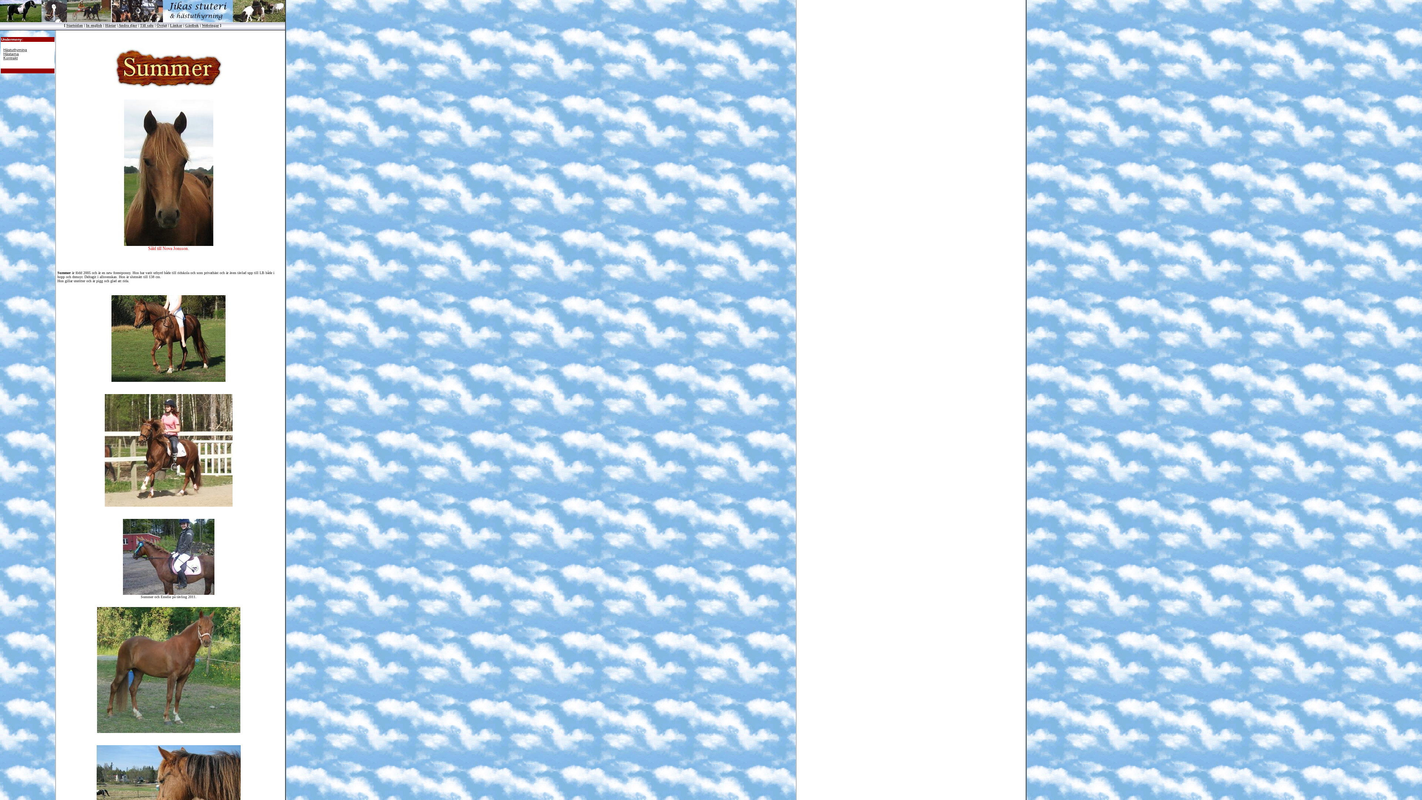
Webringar (210, 25)
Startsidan (74, 25)
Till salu (147, 25)
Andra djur (127, 25)
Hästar (110, 25)
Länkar (176, 25)
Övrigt (162, 25)
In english (94, 25)
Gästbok (192, 25)
